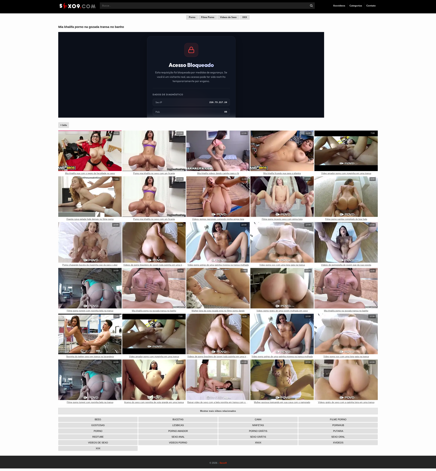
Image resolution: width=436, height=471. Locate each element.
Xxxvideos (339, 5)
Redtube (98, 436)
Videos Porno (178, 442)
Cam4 (258, 419)
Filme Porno (207, 17)
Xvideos (338, 442)
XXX (244, 17)
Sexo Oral (338, 436)
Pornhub (338, 425)
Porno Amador (178, 431)
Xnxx (258, 442)
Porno (192, 17)
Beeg (98, 419)
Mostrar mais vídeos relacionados (218, 411)
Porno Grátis (258, 431)
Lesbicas (178, 425)
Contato (371, 5)
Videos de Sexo (228, 17)
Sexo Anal (178, 436)
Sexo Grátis (258, 436)
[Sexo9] (77, 8)
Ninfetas (258, 425)
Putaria (338, 431)
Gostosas (98, 425)
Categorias (355, 5)
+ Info (63, 125)
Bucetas (178, 419)
